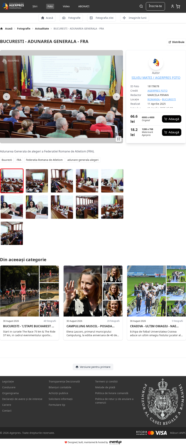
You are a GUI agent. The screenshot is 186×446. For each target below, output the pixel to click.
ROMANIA (153, 99)
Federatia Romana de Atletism (44, 160)
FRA (19, 160)
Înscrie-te (155, 6)
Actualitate (42, 28)
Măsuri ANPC (178, 433)
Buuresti (7, 160)
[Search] (141, 6)
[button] (176, 42)
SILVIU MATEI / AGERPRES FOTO (156, 77)
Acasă (8, 28)
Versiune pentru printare (95, 367)
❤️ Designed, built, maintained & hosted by (86, 442)
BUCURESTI (169, 99)
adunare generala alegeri (83, 160)
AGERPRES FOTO (157, 90)
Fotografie (23, 28)
